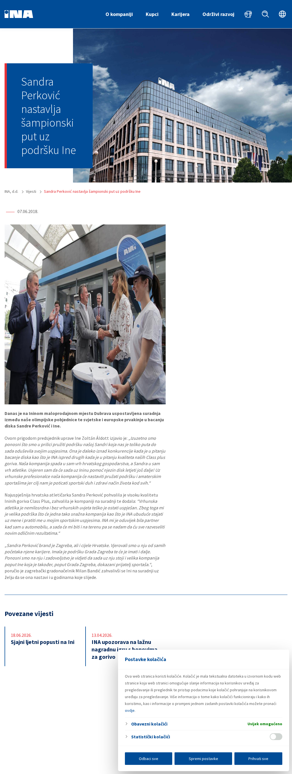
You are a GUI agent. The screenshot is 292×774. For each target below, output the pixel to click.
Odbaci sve (148, 758)
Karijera (180, 14)
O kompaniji (119, 14)
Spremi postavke (203, 758)
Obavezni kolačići (149, 724)
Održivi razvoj (218, 14)
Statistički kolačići (150, 736)
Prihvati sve (258, 758)
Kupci (152, 14)
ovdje (130, 710)
